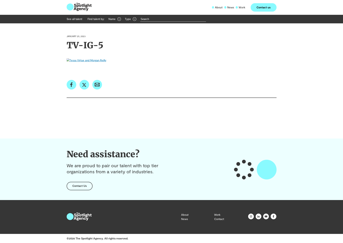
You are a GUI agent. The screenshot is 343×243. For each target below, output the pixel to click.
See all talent (74, 19)
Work (242, 7)
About (219, 7)
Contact (219, 219)
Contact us (263, 7)
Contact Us (79, 185)
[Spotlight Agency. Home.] (79, 219)
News (230, 7)
